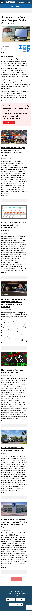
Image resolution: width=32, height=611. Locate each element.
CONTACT (20, 599)
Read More (4, 195)
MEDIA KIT (10, 599)
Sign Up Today (8, 122)
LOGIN (29, 2)
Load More (16, 579)
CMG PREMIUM (22, 2)
